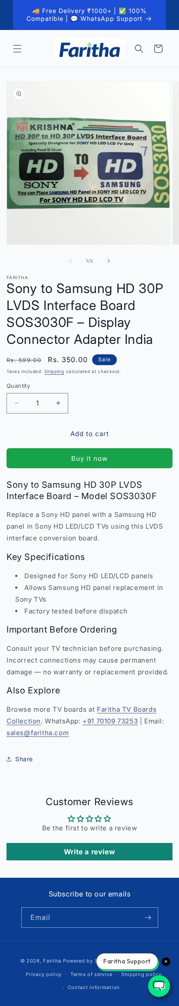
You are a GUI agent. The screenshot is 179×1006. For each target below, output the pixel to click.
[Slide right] (108, 260)
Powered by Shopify (89, 961)
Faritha (52, 961)
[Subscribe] (148, 917)
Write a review (89, 851)
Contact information (94, 987)
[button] (17, 48)
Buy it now (89, 458)
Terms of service (91, 974)
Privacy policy (44, 974)
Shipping (54, 371)
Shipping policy (141, 974)
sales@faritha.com (38, 733)
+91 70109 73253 (110, 721)
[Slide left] (70, 260)
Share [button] (24, 759)
